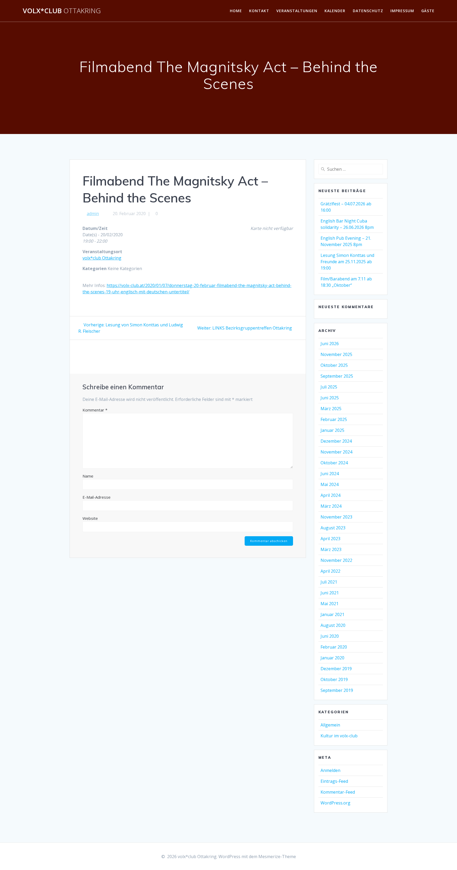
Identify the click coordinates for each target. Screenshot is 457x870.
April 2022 (330, 571)
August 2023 (333, 528)
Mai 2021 (330, 604)
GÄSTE (428, 10)
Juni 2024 (330, 473)
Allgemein (330, 725)
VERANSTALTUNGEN (296, 10)
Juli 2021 (329, 582)
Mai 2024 (330, 484)
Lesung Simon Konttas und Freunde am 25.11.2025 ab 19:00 (347, 261)
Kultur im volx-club (339, 736)
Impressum (402, 10)
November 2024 (336, 452)
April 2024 (330, 495)
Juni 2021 (330, 593)
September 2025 (337, 376)
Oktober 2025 (334, 365)
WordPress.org (335, 803)
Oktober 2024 (334, 463)
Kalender (335, 10)
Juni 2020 (330, 636)
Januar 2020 (332, 658)
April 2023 (330, 539)
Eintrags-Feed (334, 781)
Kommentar (95, 410)
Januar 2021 (332, 614)
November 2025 (336, 354)
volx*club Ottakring (102, 258)
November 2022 (336, 560)
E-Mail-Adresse (97, 497)
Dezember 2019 (336, 669)
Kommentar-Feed (338, 792)
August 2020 (333, 625)
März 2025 (331, 408)
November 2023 (336, 517)
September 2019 (337, 690)
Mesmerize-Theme (277, 856)
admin (93, 213)
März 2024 (331, 506)
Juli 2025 (329, 387)
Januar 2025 (332, 430)
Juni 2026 (330, 343)
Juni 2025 (330, 398)
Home (236, 10)
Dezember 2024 (336, 441)
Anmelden (330, 770)
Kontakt (259, 10)
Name (88, 476)
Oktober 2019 (334, 679)
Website (90, 518)
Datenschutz (368, 10)
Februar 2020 (334, 647)
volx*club (62, 10)
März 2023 (331, 549)
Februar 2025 (334, 419)
